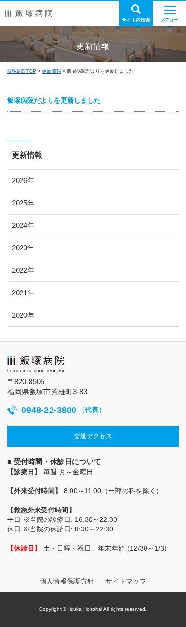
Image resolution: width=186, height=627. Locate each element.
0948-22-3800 (63, 410)
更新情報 (51, 71)
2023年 (23, 248)
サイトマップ (125, 581)
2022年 (23, 270)
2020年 (23, 315)
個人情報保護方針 (67, 581)
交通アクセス (93, 436)
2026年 (23, 180)
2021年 (23, 293)
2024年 (23, 225)
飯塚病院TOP (21, 71)
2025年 (23, 203)
